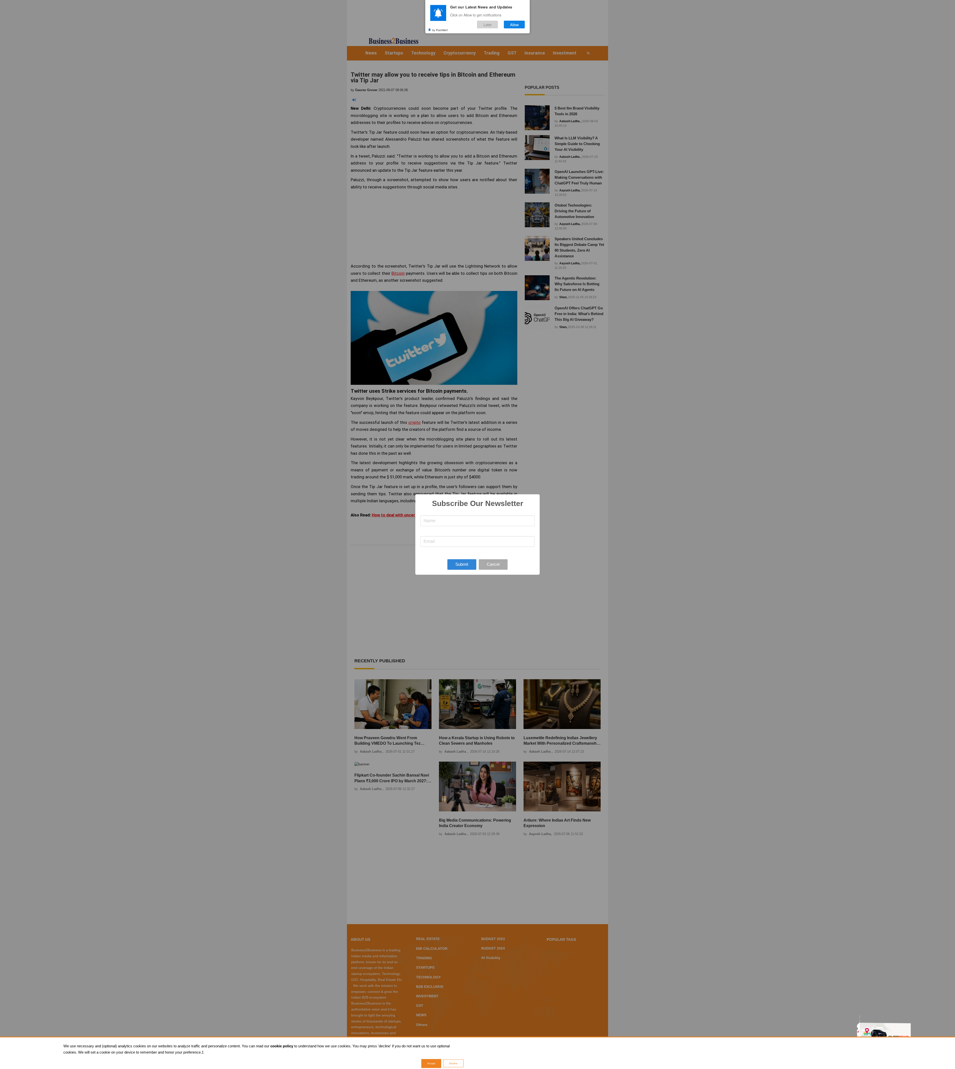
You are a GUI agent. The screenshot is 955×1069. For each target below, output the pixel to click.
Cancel (493, 564)
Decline (453, 1063)
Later (487, 24)
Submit (461, 564)
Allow (514, 24)
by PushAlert (440, 29)
